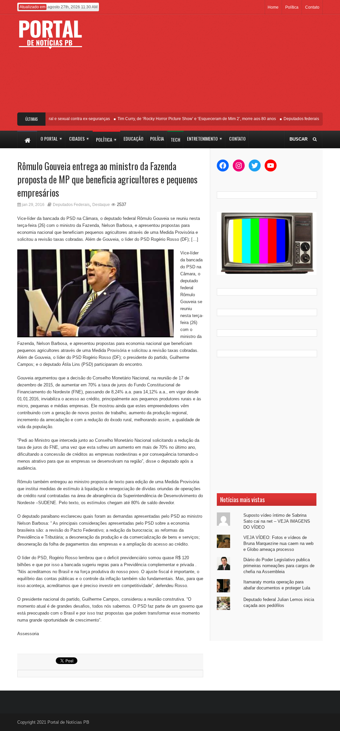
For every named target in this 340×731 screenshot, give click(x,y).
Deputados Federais (71, 204)
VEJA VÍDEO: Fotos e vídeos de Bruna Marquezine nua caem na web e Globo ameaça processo (278, 543)
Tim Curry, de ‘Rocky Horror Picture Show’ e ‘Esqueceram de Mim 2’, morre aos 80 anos (191, 118)
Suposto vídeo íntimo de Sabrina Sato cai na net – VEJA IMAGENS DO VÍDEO (276, 521)
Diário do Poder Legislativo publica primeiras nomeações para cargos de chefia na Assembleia (278, 565)
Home (273, 7)
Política (291, 7)
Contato (312, 7)
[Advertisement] (211, 66)
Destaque (101, 204)
